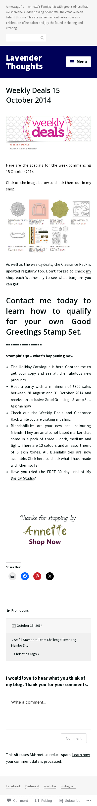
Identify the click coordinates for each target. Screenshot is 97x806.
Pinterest (32, 786)
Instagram (68, 786)
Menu (82, 61)
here (41, 458)
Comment (74, 738)
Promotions (20, 610)
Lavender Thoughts (24, 61)
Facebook (13, 786)
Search (42, 37)
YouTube (50, 786)
